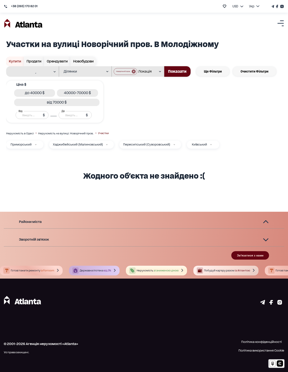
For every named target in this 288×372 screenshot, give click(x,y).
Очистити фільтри (254, 71)
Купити (15, 61)
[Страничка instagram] (279, 303)
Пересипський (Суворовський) (146, 144)
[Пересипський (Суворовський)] (174, 145)
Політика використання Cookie (261, 350)
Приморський (21, 144)
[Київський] (211, 145)
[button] (125, 71)
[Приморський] (36, 145)
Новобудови (83, 61)
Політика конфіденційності (261, 342)
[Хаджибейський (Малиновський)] (107, 145)
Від (20, 111)
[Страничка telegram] (262, 303)
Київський (199, 144)
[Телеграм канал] (273, 6)
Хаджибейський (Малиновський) (78, 144)
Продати (34, 61)
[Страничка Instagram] (281, 6)
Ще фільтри (213, 71)
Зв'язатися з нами (250, 255)
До (63, 111)
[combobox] (29, 71)
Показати (177, 71)
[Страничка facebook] (271, 303)
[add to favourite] (224, 6)
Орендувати (57, 61)
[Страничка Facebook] (277, 6)
